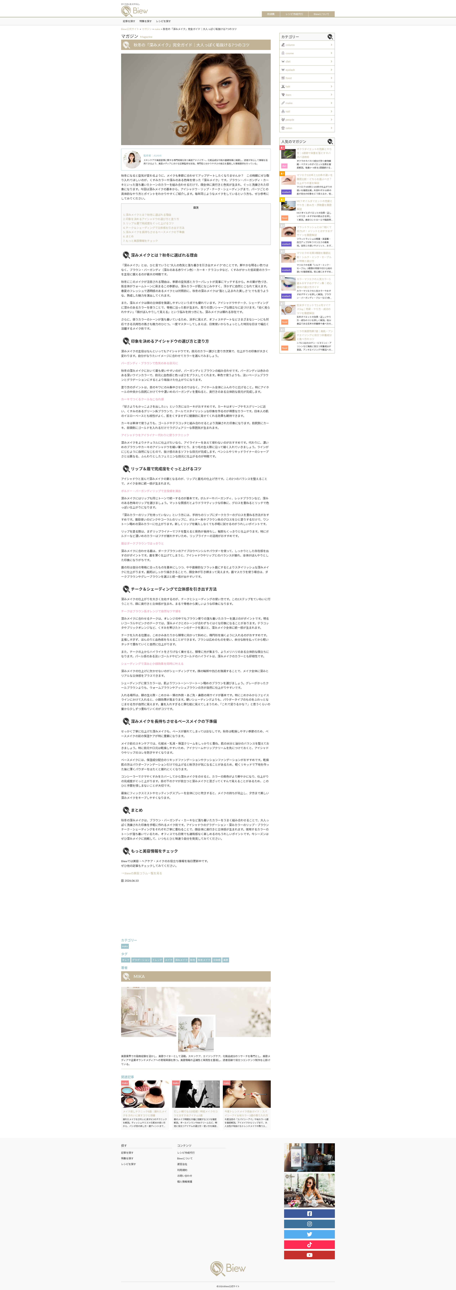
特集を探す (145, 21)
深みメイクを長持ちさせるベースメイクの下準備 (153, 232)
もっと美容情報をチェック (140, 240)
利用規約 (182, 1169)
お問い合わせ (184, 1175)
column (290, 44)
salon (289, 128)
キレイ (125, 959)
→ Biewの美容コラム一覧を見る (141, 873)
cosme (290, 53)
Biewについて (321, 14)
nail (288, 111)
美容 (225, 959)
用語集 (271, 14)
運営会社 (182, 1164)
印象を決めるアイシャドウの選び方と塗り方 (151, 219)
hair (288, 86)
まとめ (128, 236)
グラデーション (141, 959)
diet (288, 61)
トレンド (157, 959)
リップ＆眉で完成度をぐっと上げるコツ (148, 223)
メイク (168, 959)
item (288, 94)
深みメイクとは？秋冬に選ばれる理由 (147, 214)
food (289, 78)
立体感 (217, 959)
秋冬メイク (204, 959)
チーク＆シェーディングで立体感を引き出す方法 (153, 227)
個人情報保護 (184, 1181)
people (290, 119)
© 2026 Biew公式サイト (228, 1286)
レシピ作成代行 (294, 14)
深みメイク (181, 959)
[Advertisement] (196, 911)
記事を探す (129, 21)
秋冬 (192, 959)
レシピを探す (163, 21)
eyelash (290, 69)
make (125, 946)
